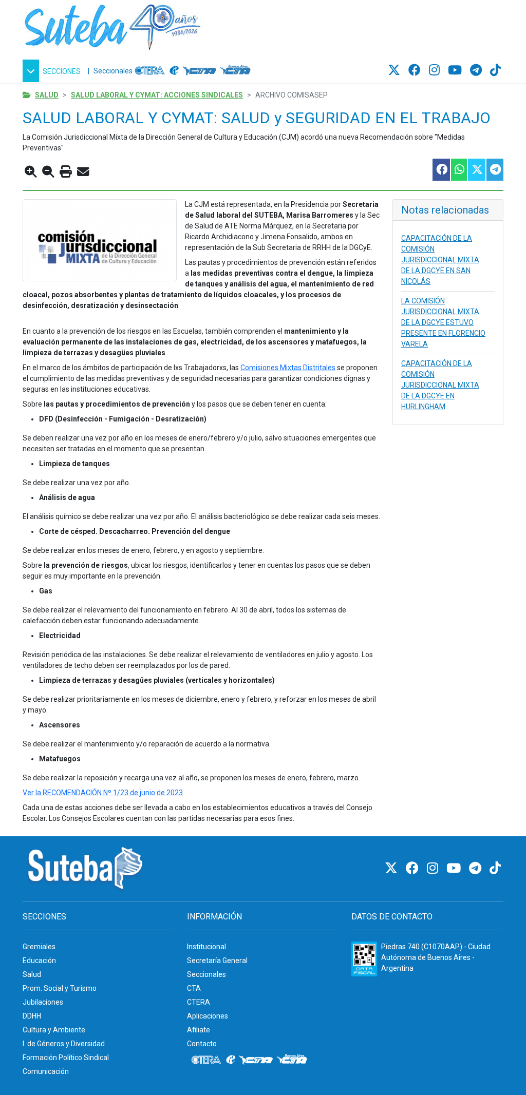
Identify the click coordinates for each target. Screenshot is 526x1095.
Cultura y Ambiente (54, 1030)
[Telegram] (477, 70)
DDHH (32, 1016)
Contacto (202, 1044)
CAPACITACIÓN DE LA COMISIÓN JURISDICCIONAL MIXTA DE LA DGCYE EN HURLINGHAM (440, 385)
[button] (53, 71)
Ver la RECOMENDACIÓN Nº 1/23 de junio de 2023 (103, 793)
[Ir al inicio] (112, 25)
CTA (194, 988)
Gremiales (39, 947)
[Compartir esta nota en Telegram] (494, 170)
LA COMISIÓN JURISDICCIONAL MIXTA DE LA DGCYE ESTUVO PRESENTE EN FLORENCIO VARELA (443, 322)
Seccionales (113, 71)
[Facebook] (416, 70)
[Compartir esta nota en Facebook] (440, 170)
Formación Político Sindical (66, 1057)
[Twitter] (395, 70)
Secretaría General (217, 960)
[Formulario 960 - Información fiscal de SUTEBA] (364, 959)
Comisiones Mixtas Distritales (287, 367)
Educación (39, 960)
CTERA (198, 1002)
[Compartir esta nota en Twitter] (476, 170)
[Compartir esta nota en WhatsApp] (458, 170)
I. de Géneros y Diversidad (64, 1044)
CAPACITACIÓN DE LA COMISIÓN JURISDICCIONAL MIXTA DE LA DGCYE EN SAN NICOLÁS (440, 259)
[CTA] (199, 71)
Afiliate (198, 1030)
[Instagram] (436, 70)
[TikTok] (495, 70)
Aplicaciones (207, 1016)
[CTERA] (150, 71)
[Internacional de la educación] (174, 71)
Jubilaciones (43, 1002)
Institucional (206, 947)
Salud (47, 95)
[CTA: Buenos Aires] (237, 71)
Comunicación (46, 1071)
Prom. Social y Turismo (60, 988)
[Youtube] (456, 70)
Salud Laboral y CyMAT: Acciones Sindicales (157, 95)
